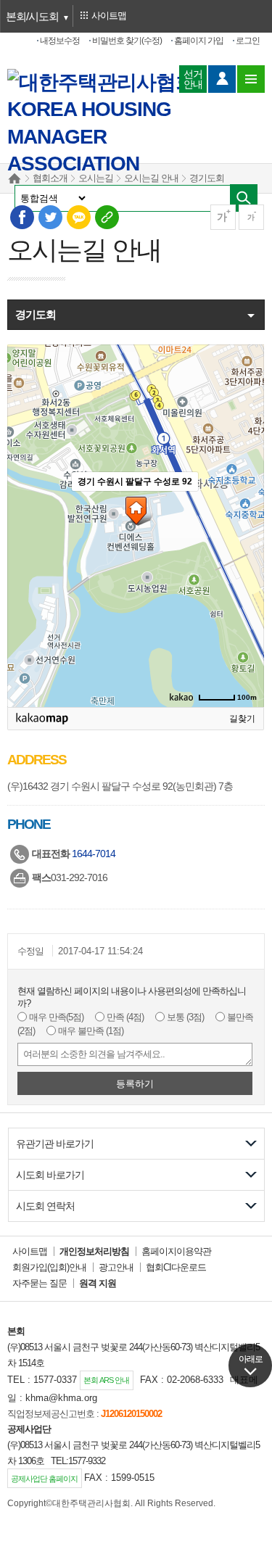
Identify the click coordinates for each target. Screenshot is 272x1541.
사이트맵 (29, 1251)
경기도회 (206, 178)
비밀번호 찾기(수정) (127, 41)
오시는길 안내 (151, 178)
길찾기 (242, 719)
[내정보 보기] (222, 79)
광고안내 (116, 1267)
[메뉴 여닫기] (134, 315)
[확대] (246, 499)
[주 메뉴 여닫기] (251, 79)
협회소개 (50, 178)
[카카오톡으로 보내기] (78, 216)
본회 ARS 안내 (106, 1380)
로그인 (248, 41)
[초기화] (246, 547)
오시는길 (95, 178)
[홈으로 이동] (103, 82)
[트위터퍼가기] (50, 216)
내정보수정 (60, 41)
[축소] (246, 522)
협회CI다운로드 (176, 1267)
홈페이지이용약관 (176, 1251)
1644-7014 (93, 853)
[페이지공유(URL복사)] (106, 216)
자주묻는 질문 (39, 1283)
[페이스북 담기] (21, 216)
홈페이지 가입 (198, 41)
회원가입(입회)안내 (49, 1267)
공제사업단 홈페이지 (44, 1478)
